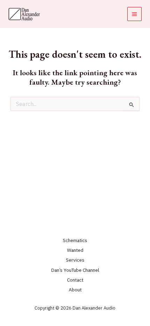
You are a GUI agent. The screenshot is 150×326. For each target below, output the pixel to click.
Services (75, 260)
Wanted (75, 250)
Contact (75, 280)
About (75, 289)
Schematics (75, 240)
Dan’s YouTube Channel (75, 270)
